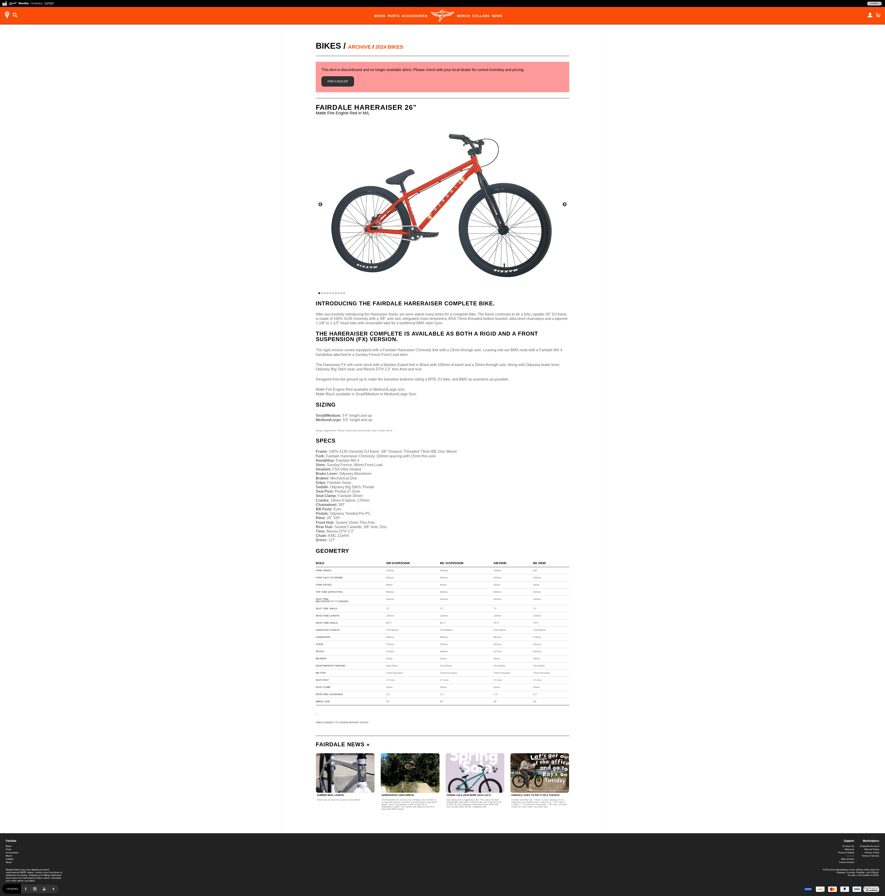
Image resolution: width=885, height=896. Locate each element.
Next (564, 204)
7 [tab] (336, 293)
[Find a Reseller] (7, 15)
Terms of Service (870, 855)
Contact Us (848, 846)
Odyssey (840, 872)
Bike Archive (847, 859)
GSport (875, 872)
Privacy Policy (872, 852)
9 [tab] (341, 293)
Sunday (851, 872)
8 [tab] (338, 293)
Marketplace (871, 840)
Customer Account (869, 846)
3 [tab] (325, 293)
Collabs (481, 16)
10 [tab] (344, 293)
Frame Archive (846, 862)
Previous (320, 204)
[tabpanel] (442, 206)
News (497, 16)
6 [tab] (333, 293)
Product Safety (846, 852)
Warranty (849, 849)
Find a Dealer (337, 81)
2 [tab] (322, 293)
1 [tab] (319, 293)
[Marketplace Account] (870, 15)
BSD (876, 875)
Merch (463, 16)
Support (874, 3)
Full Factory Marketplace (836, 869)
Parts (393, 16)
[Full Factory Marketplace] (4, 3)
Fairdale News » (343, 744)
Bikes (380, 16)
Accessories (414, 16)
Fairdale (11, 840)
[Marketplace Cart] (878, 15)
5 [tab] (330, 293)
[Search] (15, 15)
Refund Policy (871, 849)
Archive (359, 47)
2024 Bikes (389, 47)
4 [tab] (327, 293)
